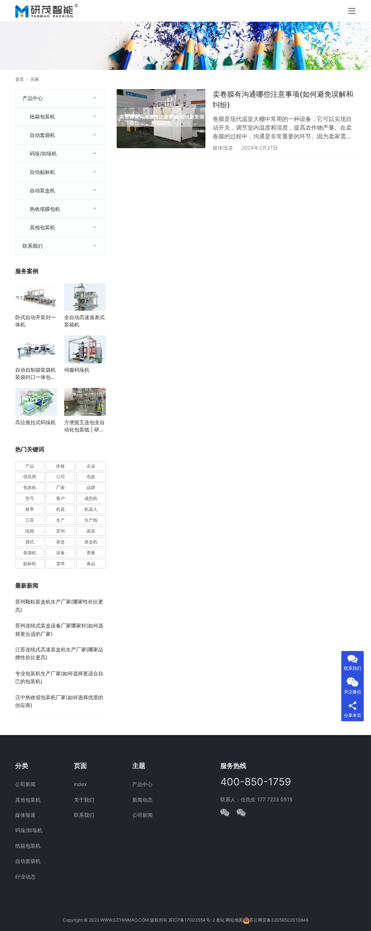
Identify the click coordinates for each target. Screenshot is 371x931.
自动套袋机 (42, 135)
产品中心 (32, 98)
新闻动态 (142, 800)
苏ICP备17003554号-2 (191, 920)
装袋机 (29, 552)
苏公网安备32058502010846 (278, 920)
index (80, 784)
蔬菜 (91, 531)
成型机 (90, 498)
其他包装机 (42, 227)
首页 (19, 79)
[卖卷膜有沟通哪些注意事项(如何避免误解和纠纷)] (161, 118)
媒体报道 (223, 148)
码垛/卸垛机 (43, 153)
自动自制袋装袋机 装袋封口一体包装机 (35, 374)
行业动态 (25, 876)
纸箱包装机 (42, 116)
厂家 (60, 487)
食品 (91, 563)
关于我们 (84, 800)
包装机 (29, 487)
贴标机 (29, 563)
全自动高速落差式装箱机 (84, 320)
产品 (29, 466)
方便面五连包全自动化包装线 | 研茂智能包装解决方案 (84, 426)
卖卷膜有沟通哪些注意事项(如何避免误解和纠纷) (283, 99)
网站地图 (234, 920)
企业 (91, 466)
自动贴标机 (42, 172)
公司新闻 (25, 784)
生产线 (90, 520)
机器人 (90, 509)
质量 (91, 552)
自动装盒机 (42, 190)
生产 (60, 520)
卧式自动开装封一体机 (35, 320)
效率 (29, 509)
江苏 (29, 520)
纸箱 (29, 531)
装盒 (60, 541)
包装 (91, 476)
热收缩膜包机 (45, 209)
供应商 (29, 476)
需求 (60, 563)
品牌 (91, 487)
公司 (60, 476)
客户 (60, 498)
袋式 (29, 541)
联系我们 (32, 246)
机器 (60, 509)
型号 (29, 498)
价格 (60, 466)
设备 (60, 552)
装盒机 (90, 541)
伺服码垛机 (76, 370)
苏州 (60, 531)
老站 (220, 920)
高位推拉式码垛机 (35, 422)
